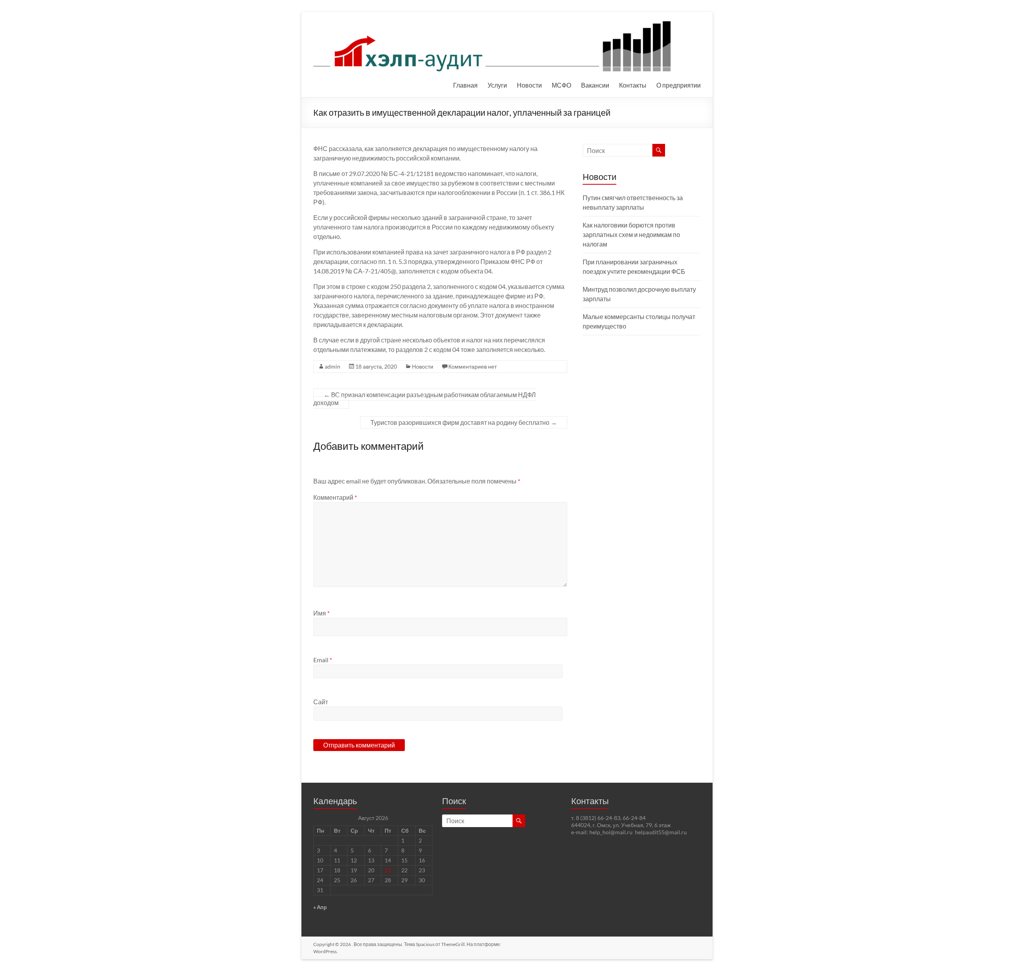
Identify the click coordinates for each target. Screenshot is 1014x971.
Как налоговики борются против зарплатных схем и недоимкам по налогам (631, 234)
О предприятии (678, 85)
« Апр (320, 907)
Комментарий (335, 497)
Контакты (632, 85)
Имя (321, 613)
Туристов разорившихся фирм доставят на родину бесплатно (463, 422)
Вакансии (595, 85)
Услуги (497, 85)
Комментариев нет (472, 366)
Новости (529, 85)
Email (322, 659)
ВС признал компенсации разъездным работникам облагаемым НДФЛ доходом (424, 398)
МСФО (561, 85)
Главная (465, 85)
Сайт (320, 701)
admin (332, 366)
